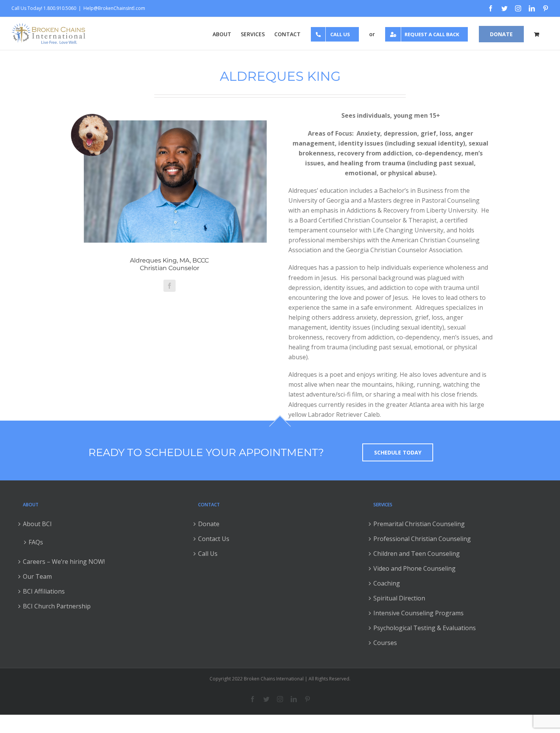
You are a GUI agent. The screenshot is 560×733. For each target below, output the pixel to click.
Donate (208, 524)
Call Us (208, 553)
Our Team (37, 576)
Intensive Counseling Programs (418, 613)
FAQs (36, 542)
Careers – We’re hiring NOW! (64, 561)
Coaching (386, 583)
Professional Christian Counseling (422, 539)
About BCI (37, 524)
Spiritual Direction (399, 598)
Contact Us (213, 539)
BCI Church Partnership (57, 606)
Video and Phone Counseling (414, 568)
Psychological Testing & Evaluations (424, 628)
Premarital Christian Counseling (419, 524)
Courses (385, 643)
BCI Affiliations (44, 591)
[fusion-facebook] (169, 286)
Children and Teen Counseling (416, 553)
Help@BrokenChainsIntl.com (114, 8)
